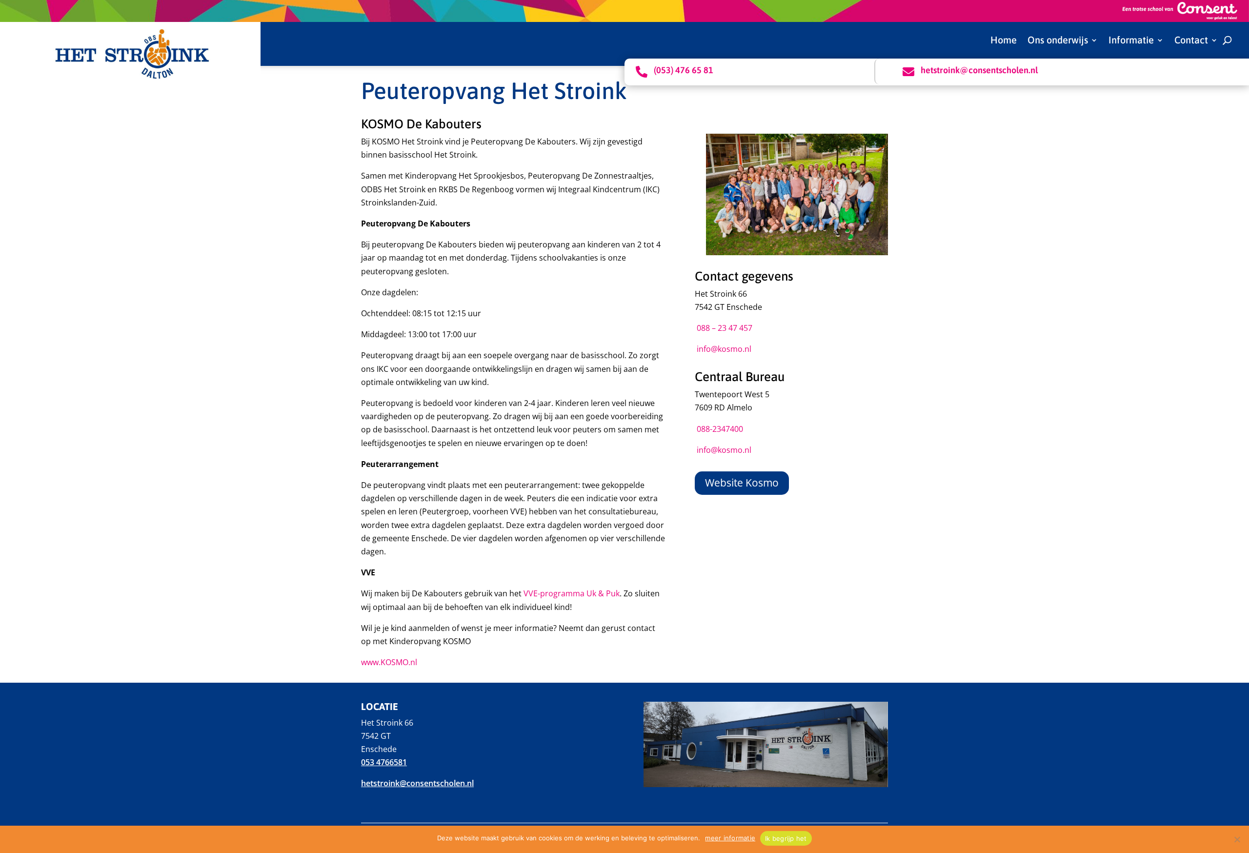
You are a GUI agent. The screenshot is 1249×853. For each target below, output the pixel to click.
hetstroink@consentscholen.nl (417, 783)
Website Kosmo (742, 482)
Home (1003, 41)
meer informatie (730, 838)
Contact (1191, 41)
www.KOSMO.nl (389, 662)
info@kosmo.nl (724, 349)
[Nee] (1237, 839)
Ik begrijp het (786, 838)
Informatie (1131, 41)
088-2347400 (720, 429)
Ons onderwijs (1057, 41)
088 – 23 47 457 (724, 328)
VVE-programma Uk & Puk (572, 593)
